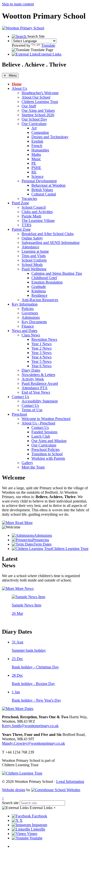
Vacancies (29, 198)
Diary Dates (31, 370)
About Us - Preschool (38, 423)
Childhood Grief (44, 278)
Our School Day (34, 119)
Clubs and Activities (37, 212)
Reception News (44, 339)
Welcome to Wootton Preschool (46, 419)
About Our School (36, 97)
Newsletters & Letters (38, 375)
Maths (36, 154)
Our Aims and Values (38, 110)
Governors (30, 313)
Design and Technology (49, 137)
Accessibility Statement (40, 401)
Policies (28, 309)
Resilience (39, 295)
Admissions (31, 317)
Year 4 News (41, 357)
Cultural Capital (43, 194)
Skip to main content (18, 4)
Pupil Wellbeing (34, 269)
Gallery (27, 463)
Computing (40, 132)
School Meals (32, 265)
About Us (19, 88)
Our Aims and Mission (48, 441)
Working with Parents (48, 458)
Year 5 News (41, 361)
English (37, 141)
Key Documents (34, 322)
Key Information (25, 304)
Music (36, 159)
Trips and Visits (34, 256)
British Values (42, 190)
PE (33, 163)
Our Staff (29, 106)
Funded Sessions (44, 432)
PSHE (36, 168)
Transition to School (47, 454)
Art (34, 128)
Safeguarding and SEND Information (50, 242)
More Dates (23, 709)
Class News (31, 335)
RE (34, 172)
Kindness (38, 291)
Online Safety (32, 238)
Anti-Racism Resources (40, 300)
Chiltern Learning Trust (40, 102)
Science (37, 176)
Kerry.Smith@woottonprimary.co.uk (30, 726)
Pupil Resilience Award (40, 383)
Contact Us (20, 397)
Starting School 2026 (38, 115)
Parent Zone (21, 229)
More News (24, 588)
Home (17, 84)
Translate (48, 45)
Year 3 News (41, 353)
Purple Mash (31, 216)
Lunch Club (40, 436)
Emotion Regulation (47, 282)
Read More (23, 523)
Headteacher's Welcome (40, 93)
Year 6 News (41, 366)
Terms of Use (32, 410)
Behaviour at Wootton (48, 185)
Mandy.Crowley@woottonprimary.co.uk (33, 743)
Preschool (19, 414)
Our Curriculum (34, 124)
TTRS (26, 225)
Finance (28, 326)
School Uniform (34, 260)
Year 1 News (41, 344)
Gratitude (38, 287)
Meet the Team (33, 467)
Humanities (40, 150)
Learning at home (35, 251)
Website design (13, 790)
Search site (10, 803)
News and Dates (24, 331)
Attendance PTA (35, 388)
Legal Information (70, 781)
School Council (34, 207)
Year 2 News (41, 348)
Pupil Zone (20, 203)
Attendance (30, 247)
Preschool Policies (45, 449)
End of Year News (36, 392)
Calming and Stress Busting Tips (56, 273)
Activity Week (33, 379)
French (36, 146)
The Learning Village (38, 220)
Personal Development (39, 181)
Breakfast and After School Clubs (48, 234)
